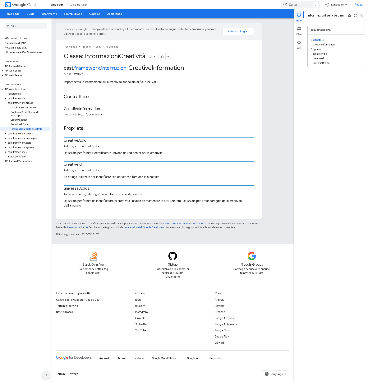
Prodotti (86, 46)
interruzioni (114, 68)
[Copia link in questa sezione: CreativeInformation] (104, 109)
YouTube (140, 330)
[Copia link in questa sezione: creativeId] (85, 164)
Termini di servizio (67, 305)
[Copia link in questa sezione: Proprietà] (87, 128)
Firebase (220, 312)
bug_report (349, 15)
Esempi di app (73, 14)
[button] (25, 70)
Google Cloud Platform (165, 358)
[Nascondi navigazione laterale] (46, 375)
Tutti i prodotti (214, 358)
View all (219, 342)
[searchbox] (26, 26)
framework (87, 68)
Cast (31, 4)
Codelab (94, 14)
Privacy (73, 373)
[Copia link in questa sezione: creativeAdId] (90, 140)
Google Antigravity (226, 324)
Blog (138, 299)
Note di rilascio (65, 312)
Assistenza (114, 14)
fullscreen (355, 15)
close (362, 15)
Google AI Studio (225, 318)
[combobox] (300, 4)
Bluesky (140, 305)
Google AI (193, 358)
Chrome (219, 305)
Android (219, 299)
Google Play (222, 336)
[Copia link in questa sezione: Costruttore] (92, 97)
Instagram (141, 312)
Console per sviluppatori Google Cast (78, 299)
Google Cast (79, 4)
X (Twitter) (141, 324)
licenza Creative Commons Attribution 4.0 (185, 223)
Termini (60, 373)
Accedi (359, 4)
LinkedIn (140, 318)
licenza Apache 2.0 (77, 227)
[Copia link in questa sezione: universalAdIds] (93, 188)
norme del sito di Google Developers (144, 227)
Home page (56, 4)
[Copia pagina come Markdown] (162, 56)
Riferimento (49, 14)
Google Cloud (223, 330)
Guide (30, 14)
